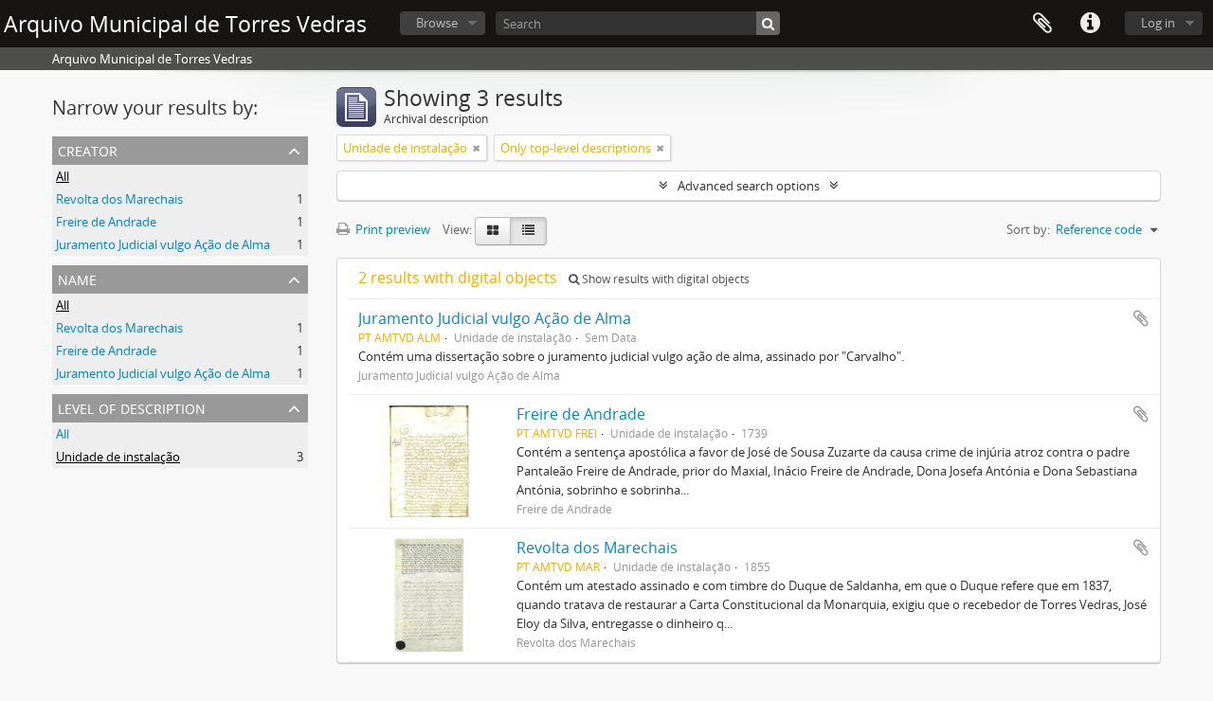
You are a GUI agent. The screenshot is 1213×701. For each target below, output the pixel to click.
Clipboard (1042, 23)
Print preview (391, 229)
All (62, 176)
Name (77, 278)
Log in (1158, 22)
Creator (88, 149)
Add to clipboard (1141, 318)
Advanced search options (749, 185)
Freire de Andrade (106, 221)
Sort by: (1028, 229)
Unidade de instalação (118, 456)
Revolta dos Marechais (119, 198)
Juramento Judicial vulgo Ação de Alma (163, 244)
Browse (437, 22)
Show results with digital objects (664, 279)
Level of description (132, 407)
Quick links (1089, 23)
